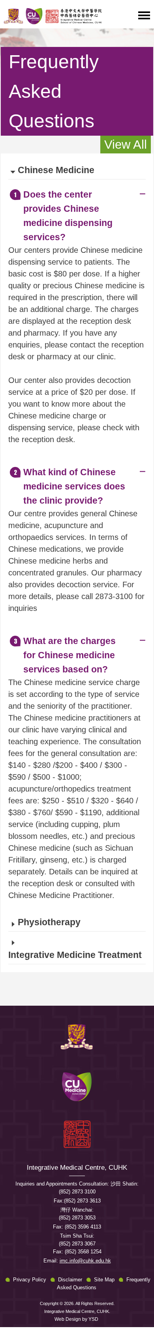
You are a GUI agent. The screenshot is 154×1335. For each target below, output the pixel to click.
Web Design (67, 1319)
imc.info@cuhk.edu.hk (85, 1261)
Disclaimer (70, 1280)
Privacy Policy (29, 1280)
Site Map (104, 1280)
